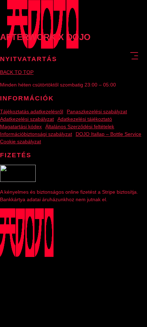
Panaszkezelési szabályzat (97, 111)
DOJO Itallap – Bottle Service (108, 134)
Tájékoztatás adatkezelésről (31, 111)
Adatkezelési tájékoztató (84, 119)
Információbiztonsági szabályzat (36, 134)
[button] (134, 56)
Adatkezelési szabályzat (27, 119)
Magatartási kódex (21, 126)
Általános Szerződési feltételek (79, 126)
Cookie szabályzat (20, 141)
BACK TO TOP (17, 72)
